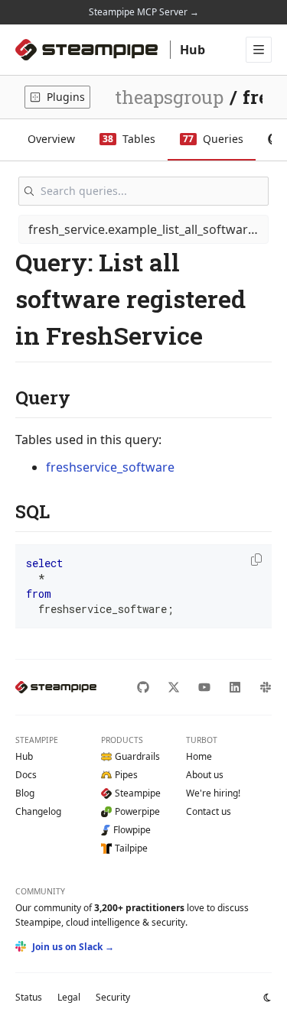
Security (113, 997)
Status (28, 997)
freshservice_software (110, 467)
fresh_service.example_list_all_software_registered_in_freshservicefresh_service (148, 229)
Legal (68, 997)
